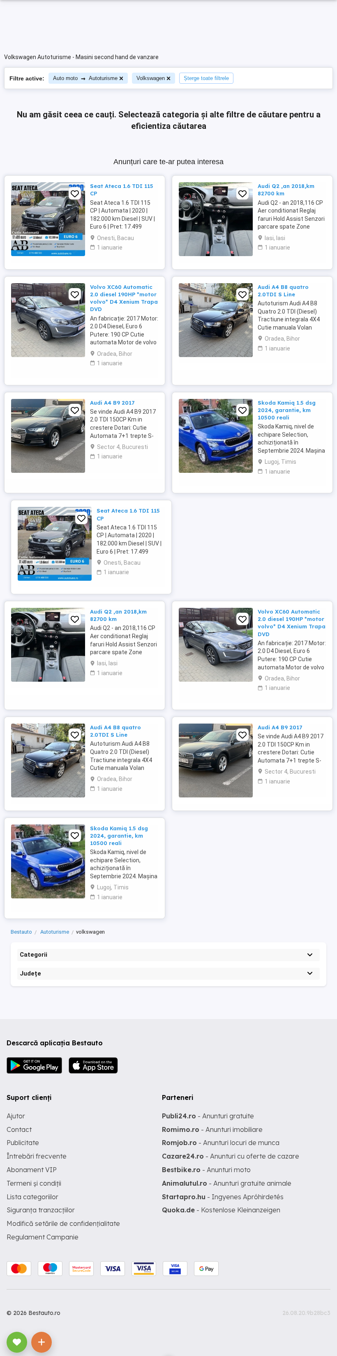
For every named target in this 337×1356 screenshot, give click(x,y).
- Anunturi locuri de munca (220, 1142)
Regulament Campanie (42, 1237)
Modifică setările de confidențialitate (63, 1223)
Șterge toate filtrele (206, 78)
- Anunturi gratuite (208, 1116)
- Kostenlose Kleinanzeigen (221, 1210)
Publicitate (23, 1142)
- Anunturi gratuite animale (226, 1183)
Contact (19, 1129)
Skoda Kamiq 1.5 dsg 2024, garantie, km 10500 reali (287, 410)
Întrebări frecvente (37, 1156)
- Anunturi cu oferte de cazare (230, 1156)
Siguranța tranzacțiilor (41, 1210)
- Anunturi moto (206, 1170)
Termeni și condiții (34, 1183)
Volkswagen (150, 78)
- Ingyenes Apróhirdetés (223, 1197)
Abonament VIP (32, 1170)
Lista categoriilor (32, 1197)
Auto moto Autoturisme (85, 78)
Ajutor (16, 1116)
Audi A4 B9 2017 (112, 402)
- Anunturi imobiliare (212, 1129)
